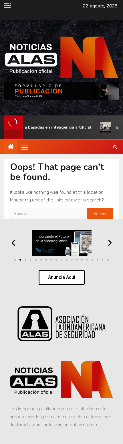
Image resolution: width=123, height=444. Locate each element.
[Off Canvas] (7, 5)
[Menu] (24, 147)
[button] (24, 147)
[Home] (11, 147)
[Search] (115, 147)
